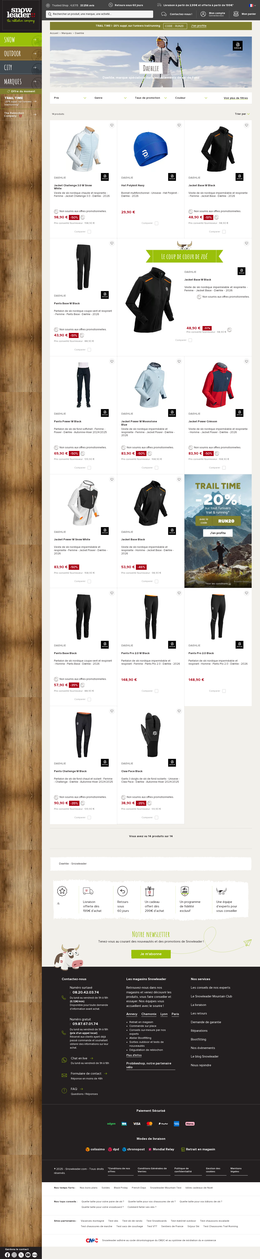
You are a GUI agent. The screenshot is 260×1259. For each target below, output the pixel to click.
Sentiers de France (172, 1226)
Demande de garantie (206, 1022)
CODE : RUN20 (174, 26)
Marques (67, 33)
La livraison (198, 1005)
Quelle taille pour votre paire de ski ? (102, 1201)
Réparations (199, 1030)
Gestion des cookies (213, 1170)
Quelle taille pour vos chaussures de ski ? (152, 1201)
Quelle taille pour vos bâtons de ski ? (201, 1201)
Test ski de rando (132, 1221)
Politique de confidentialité (183, 1170)
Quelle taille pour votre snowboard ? (102, 1207)
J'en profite (198, 25)
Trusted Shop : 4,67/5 (65, 5)
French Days (139, 1188)
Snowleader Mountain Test (165, 1188)
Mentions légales (236, 1170)
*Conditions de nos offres (119, 1170)
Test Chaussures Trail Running (220, 1226)
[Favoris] (112, 125)
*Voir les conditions (218, 584)
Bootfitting (198, 1039)
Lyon (164, 1014)
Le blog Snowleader (205, 1056)
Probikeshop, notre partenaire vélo (148, 1065)
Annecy (131, 1014)
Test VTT (152, 1226)
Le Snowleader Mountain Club (211, 996)
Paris (175, 1014)
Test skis (113, 1221)
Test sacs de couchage (129, 1226)
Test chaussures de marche (96, 1226)
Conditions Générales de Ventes (152, 1170)
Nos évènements (203, 1048)
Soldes (106, 1188)
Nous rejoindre (201, 1065)
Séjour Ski (193, 1226)
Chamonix (148, 1014)
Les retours (199, 1013)
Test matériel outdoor (183, 1221)
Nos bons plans (89, 1188)
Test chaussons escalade (214, 1221)
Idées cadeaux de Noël (199, 1188)
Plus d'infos (134, 1055)
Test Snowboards (156, 1221)
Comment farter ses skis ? (142, 1207)
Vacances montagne (92, 1221)
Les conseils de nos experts (210, 987)
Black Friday (121, 1188)
